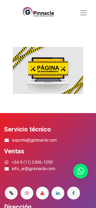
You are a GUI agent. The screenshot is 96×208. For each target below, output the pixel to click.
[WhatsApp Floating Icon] (80, 171)
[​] (11, 193)
